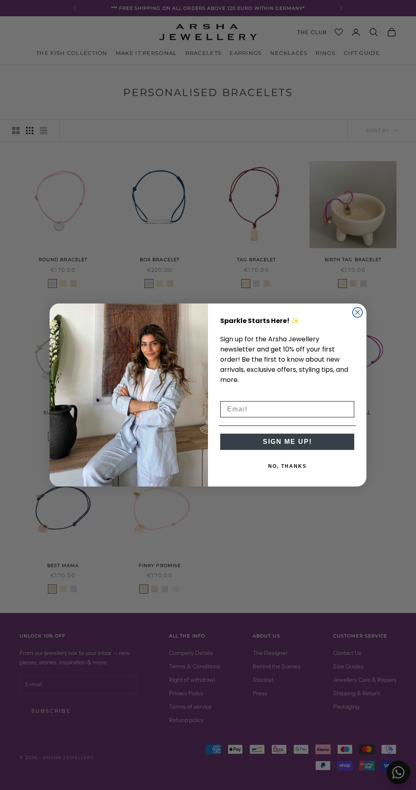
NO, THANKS (287, 466)
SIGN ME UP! (287, 441)
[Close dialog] (357, 312)
